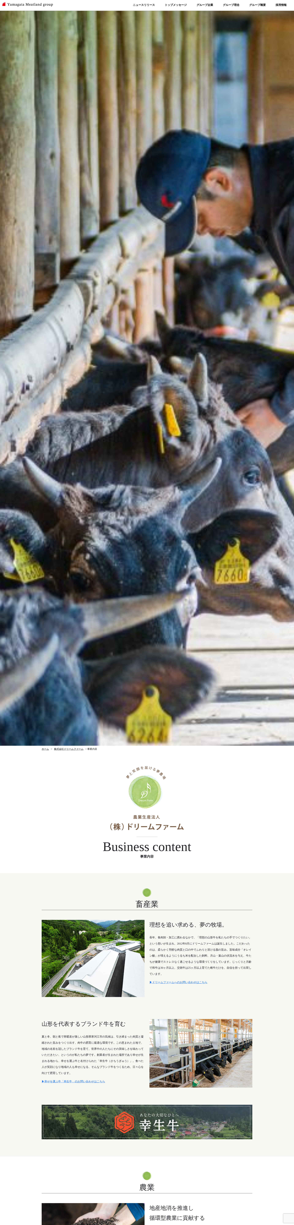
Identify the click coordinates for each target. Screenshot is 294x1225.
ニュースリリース (144, 4)
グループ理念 (231, 4)
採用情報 (281, 4)
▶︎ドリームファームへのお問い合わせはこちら (178, 982)
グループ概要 (257, 4)
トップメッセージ (176, 4)
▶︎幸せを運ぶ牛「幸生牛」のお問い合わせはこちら (73, 1081)
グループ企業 (205, 4)
